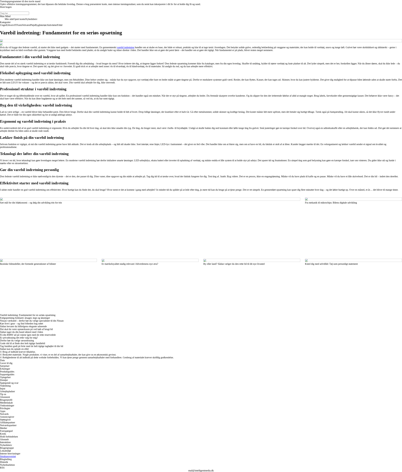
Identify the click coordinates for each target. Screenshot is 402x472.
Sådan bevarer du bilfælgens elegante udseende (23, 326)
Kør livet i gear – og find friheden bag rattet (21, 323)
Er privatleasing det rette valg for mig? (19, 337)
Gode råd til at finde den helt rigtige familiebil (22, 343)
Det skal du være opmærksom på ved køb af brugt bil (26, 329)
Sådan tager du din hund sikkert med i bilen (21, 332)
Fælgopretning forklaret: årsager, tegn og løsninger (25, 318)
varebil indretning (125, 47)
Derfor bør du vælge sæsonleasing (17, 340)
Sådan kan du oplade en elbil (14, 349)
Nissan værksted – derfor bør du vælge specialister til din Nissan (32, 320)
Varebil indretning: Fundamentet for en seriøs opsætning (27, 315)
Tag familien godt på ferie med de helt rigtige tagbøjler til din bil (31, 346)
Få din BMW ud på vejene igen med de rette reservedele (28, 335)
